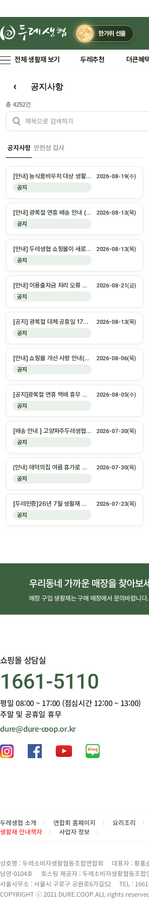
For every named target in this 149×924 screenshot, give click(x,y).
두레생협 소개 (18, 822)
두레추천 (92, 59)
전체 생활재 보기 (37, 59)
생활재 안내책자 (21, 831)
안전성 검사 (49, 148)
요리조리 (124, 822)
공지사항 (18, 148)
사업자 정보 (74, 831)
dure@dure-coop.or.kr (38, 728)
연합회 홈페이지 (74, 822)
